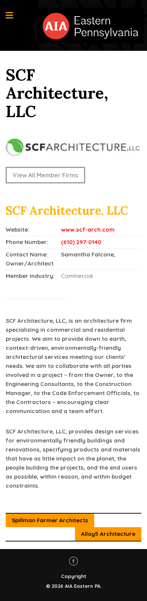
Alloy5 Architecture (108, 533)
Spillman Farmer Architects (50, 520)
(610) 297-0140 (81, 242)
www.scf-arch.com (88, 229)
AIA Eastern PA (82, 586)
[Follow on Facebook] (73, 561)
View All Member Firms (45, 175)
